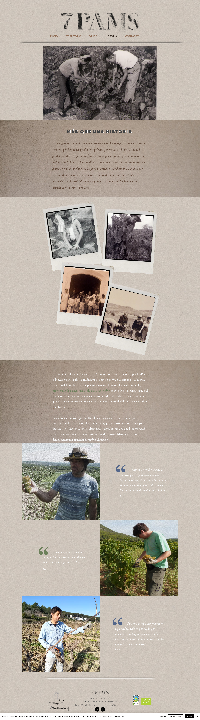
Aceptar (189, 716)
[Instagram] (97, 709)
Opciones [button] (162, 716)
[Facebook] (103, 709)
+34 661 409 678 (88, 705)
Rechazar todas (175, 716)
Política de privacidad (116, 716)
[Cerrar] (197, 716)
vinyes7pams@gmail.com (113, 705)
